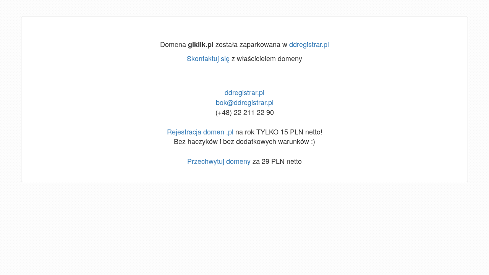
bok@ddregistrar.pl (245, 102)
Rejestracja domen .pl (200, 131)
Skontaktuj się (208, 58)
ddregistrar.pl (309, 44)
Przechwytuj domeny (219, 161)
